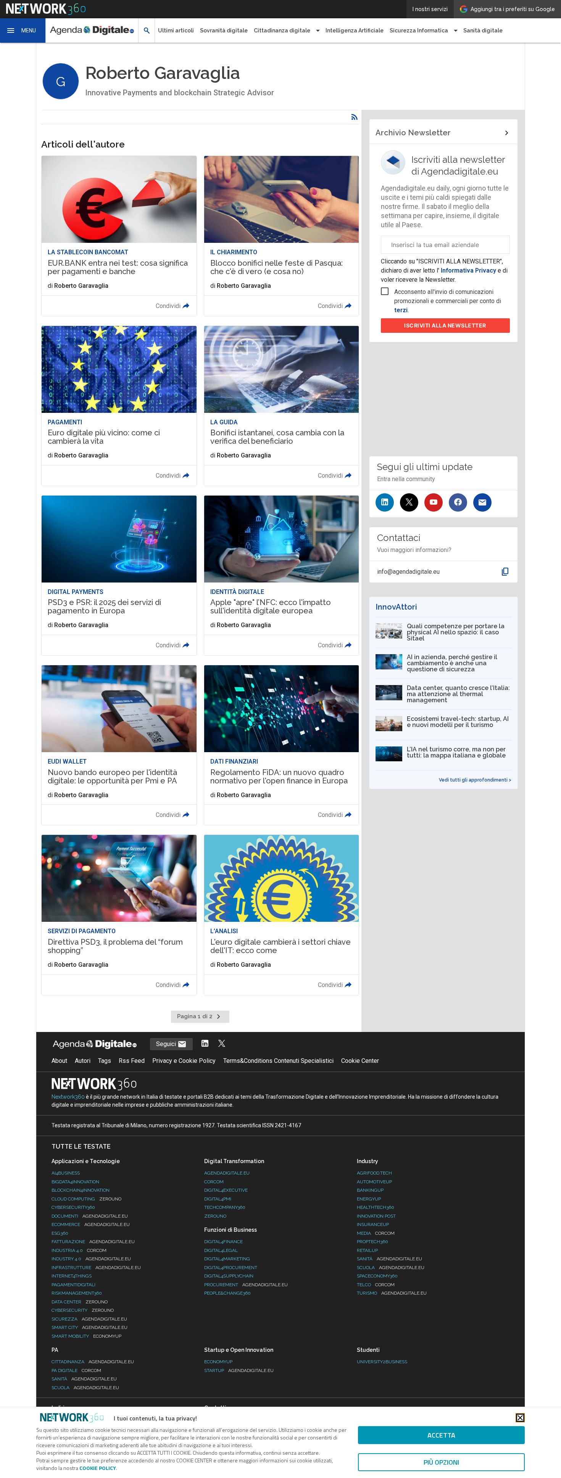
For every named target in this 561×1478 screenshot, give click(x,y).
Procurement (246, 1284)
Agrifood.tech (374, 1173)
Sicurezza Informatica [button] (419, 30)
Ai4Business (66, 1173)
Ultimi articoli (176, 30)
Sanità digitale (483, 30)
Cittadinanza (93, 1361)
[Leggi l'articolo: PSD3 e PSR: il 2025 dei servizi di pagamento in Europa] (119, 575)
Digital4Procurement (230, 1267)
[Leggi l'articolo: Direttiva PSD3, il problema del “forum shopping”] (119, 915)
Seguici (166, 1044)
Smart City (89, 1327)
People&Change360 (227, 1293)
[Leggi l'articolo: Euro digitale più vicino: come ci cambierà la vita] (119, 406)
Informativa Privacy (468, 270)
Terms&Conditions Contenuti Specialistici (278, 1060)
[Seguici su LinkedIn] (385, 502)
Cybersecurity (83, 1310)
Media (376, 1233)
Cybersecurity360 (73, 1207)
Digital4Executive (226, 1190)
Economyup (218, 1361)
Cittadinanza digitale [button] (282, 30)
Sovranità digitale (224, 30)
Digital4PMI (217, 1199)
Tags (104, 1060)
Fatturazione (93, 1241)
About (59, 1060)
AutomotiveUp (374, 1181)
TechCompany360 (224, 1207)
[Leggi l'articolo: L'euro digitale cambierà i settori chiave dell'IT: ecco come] (281, 915)
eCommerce (91, 1224)
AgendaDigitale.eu (227, 1173)
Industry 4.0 (91, 1258)
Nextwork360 (68, 1097)
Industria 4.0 (79, 1250)
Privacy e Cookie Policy (184, 1060)
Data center (80, 1302)
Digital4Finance (223, 1241)
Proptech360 (372, 1241)
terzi (401, 310)
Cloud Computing (86, 1199)
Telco (376, 1284)
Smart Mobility (86, 1336)
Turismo (392, 1293)
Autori (82, 1060)
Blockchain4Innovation (81, 1190)
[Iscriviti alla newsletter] (482, 502)
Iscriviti (445, 325)
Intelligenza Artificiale (355, 30)
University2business (382, 1361)
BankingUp (370, 1190)
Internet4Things (72, 1276)
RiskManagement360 (77, 1293)
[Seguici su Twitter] (409, 502)
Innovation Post (376, 1216)
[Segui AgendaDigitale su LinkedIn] (205, 1044)
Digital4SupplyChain (228, 1276)
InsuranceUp (373, 1224)
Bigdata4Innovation (75, 1181)
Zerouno (215, 1216)
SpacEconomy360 (377, 1276)
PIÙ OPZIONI (441, 1462)
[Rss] (354, 117)
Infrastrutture (96, 1267)
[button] (23, 30)
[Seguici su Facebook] (458, 502)
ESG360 (60, 1233)
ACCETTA (441, 1435)
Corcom (214, 1181)
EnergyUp (369, 1199)
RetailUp (367, 1250)
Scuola (390, 1267)
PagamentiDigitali (73, 1284)
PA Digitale (76, 1370)
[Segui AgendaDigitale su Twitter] (221, 1044)
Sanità (389, 1258)
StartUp (239, 1370)
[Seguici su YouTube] (433, 502)
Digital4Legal (221, 1250)
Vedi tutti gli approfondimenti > (475, 780)
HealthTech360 (375, 1207)
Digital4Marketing (227, 1258)
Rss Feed (132, 1060)
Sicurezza (89, 1319)
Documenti (90, 1216)
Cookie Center (360, 1060)
